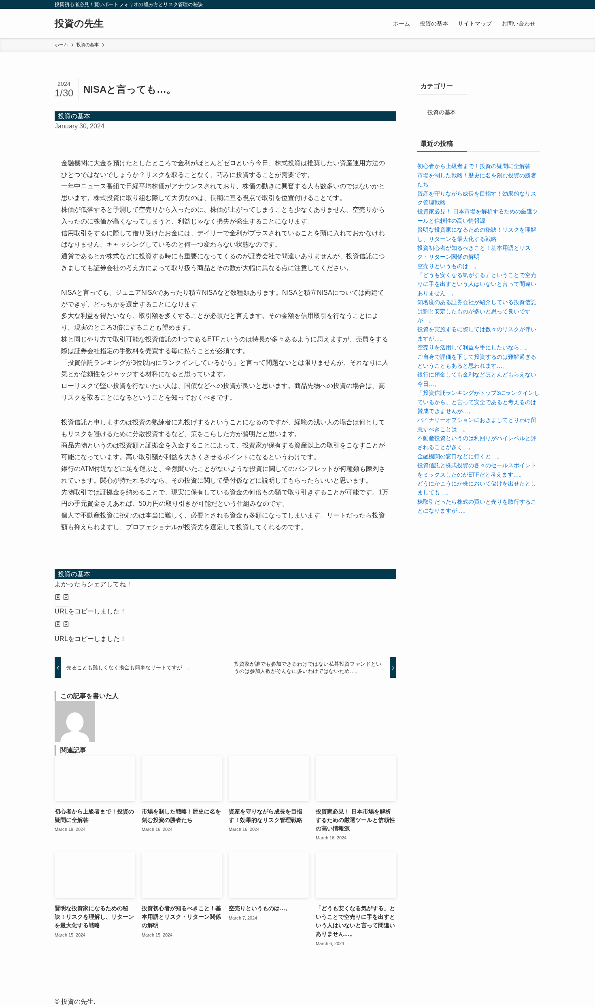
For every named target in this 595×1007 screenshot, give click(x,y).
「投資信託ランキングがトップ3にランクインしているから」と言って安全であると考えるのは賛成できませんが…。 (478, 402)
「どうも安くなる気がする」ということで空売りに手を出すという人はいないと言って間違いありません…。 (476, 284)
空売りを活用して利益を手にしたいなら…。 (474, 347)
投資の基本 (74, 116)
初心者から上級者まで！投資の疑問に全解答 (474, 166)
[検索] (535, 4)
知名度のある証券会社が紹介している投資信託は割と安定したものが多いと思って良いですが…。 (476, 311)
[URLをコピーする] (62, 598)
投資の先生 (79, 23)
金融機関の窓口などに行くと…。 (459, 456)
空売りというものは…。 (448, 266)
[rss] (524, 4)
